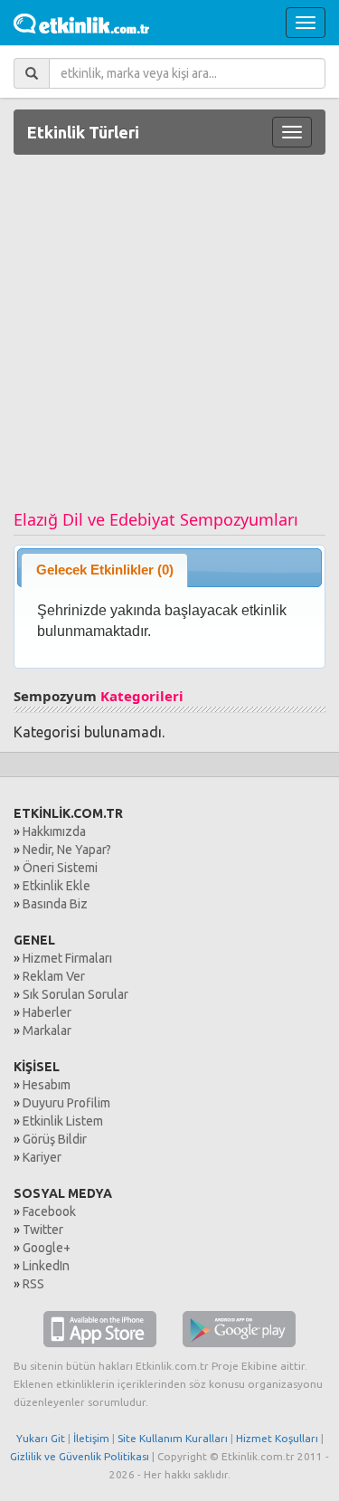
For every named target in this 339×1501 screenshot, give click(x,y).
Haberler (47, 1012)
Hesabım (47, 1085)
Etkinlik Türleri (83, 132)
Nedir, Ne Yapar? (67, 849)
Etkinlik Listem (63, 1121)
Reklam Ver (54, 976)
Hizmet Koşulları (277, 1438)
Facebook (49, 1211)
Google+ (47, 1247)
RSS (33, 1284)
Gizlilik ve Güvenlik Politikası (79, 1456)
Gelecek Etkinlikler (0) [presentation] (105, 569)
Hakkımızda (54, 831)
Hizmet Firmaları (67, 958)
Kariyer (42, 1157)
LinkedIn (46, 1266)
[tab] (104, 569)
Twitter (43, 1229)
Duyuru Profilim (66, 1103)
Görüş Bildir (55, 1139)
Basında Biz (55, 904)
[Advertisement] (169, 338)
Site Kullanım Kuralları (173, 1438)
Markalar (47, 1030)
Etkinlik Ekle (56, 886)
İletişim (91, 1438)
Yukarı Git (40, 1438)
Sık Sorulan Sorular (75, 994)
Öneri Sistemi (60, 867)
